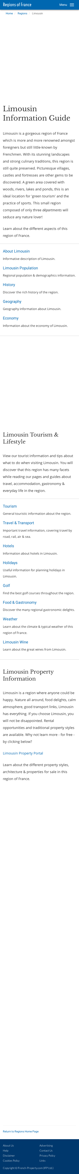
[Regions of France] (16, 5)
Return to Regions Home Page (21, 1131)
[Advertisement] (39, 58)
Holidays (10, 562)
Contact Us (46, 1150)
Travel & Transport (18, 523)
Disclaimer (9, 1155)
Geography (12, 301)
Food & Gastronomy (19, 602)
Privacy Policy (47, 1155)
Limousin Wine (15, 642)
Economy (10, 318)
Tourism (10, 506)
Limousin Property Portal (23, 753)
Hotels (8, 546)
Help (5, 1150)
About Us (8, 1145)
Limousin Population (20, 268)
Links (42, 1160)
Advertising (46, 1145)
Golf (6, 585)
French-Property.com (30, 1168)
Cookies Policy (11, 1160)
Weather (10, 619)
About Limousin (16, 251)
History (9, 284)
